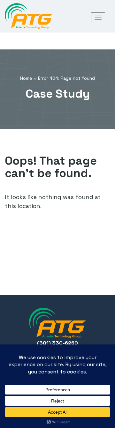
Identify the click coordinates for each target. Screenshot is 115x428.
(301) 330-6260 (57, 343)
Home (26, 78)
